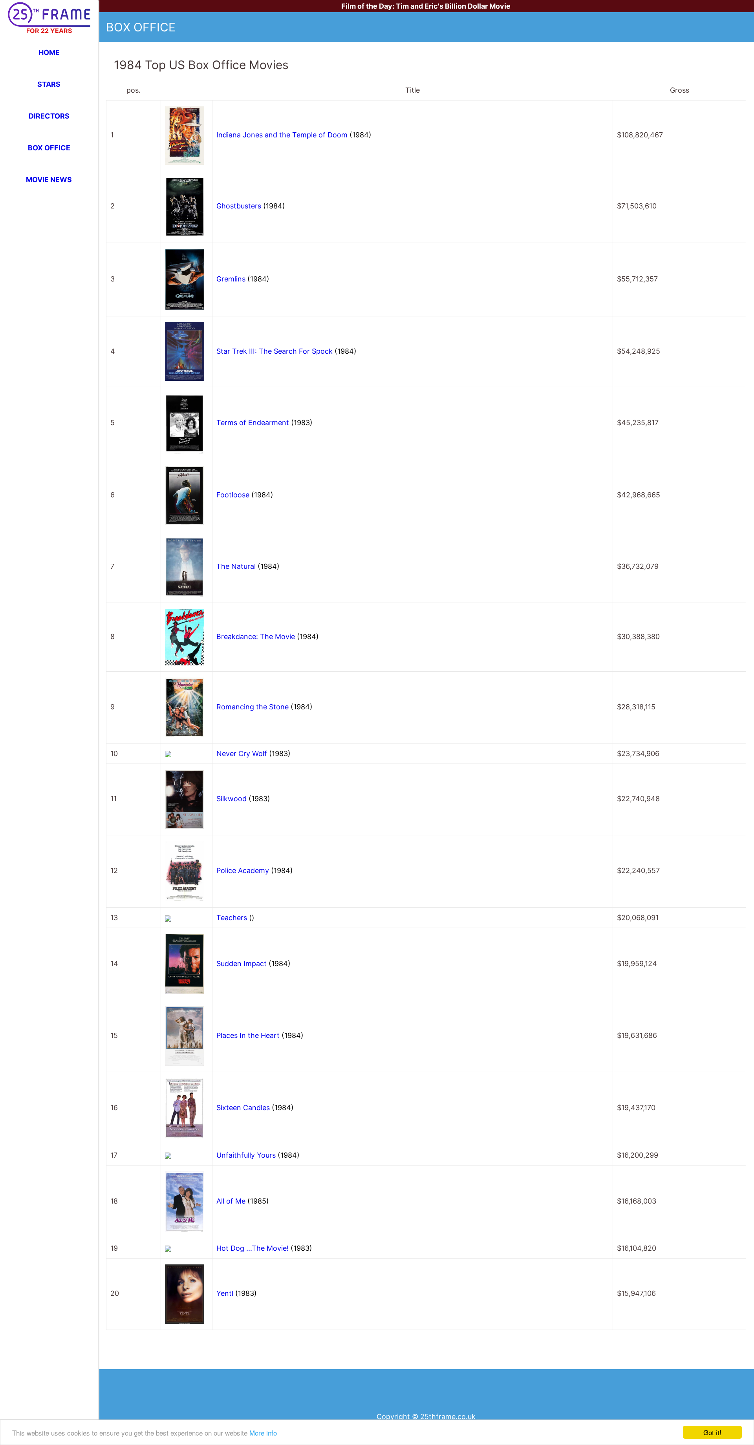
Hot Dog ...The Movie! (264, 1248)
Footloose (244, 495)
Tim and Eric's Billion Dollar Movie (453, 6)
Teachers (235, 917)
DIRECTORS (49, 116)
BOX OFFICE (49, 148)
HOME (49, 52)
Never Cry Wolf (253, 753)
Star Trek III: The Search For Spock (286, 351)
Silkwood (243, 799)
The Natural (248, 566)
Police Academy (254, 870)
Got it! (712, 1432)
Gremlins (242, 279)
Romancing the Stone (264, 707)
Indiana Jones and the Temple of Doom (294, 135)
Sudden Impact (253, 963)
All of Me (242, 1201)
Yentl (236, 1293)
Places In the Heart (260, 1035)
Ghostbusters (250, 206)
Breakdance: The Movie (267, 636)
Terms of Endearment (264, 422)
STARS (48, 84)
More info (263, 1433)
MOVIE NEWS (49, 179)
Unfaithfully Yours (258, 1155)
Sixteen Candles (255, 1107)
